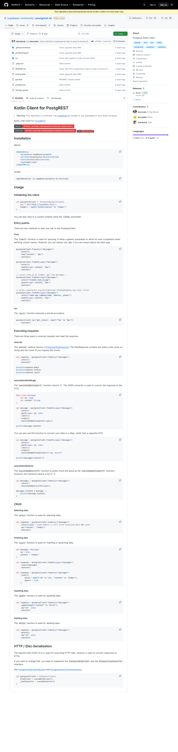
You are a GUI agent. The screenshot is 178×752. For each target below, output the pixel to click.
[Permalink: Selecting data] (12, 510)
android (137, 43)
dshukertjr (21, 41)
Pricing (91, 4)
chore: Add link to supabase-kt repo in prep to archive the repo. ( (67, 41)
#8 (79, 47)
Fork (152, 18)
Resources (44, 4)
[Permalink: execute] (12, 342)
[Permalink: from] (12, 234)
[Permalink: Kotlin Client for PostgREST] (12, 108)
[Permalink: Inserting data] (12, 538)
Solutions (30, 4)
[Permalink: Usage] (12, 187)
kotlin (159, 43)
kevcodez (34, 41)
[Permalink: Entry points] (12, 223)
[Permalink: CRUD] (12, 504)
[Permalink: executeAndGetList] (12, 466)
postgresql (138, 47)
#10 (92, 58)
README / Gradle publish (69, 79)
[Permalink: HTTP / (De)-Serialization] (12, 646)
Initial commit (64, 63)
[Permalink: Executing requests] (12, 331)
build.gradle (20, 74)
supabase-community (20, 18)
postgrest (150, 47)
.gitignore (19, 63)
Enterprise (78, 4)
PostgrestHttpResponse (57, 347)
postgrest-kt (44, 18)
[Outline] (124, 98)
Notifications (137, 18)
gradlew (18, 79)
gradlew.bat (20, 85)
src (16, 58)
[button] (120, 151)
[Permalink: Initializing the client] (12, 195)
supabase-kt (63, 115)
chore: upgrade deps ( (68, 47)
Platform (15, 4)
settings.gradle (21, 90)
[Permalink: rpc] (12, 308)
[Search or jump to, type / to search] (144, 5)
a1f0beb (98, 41)
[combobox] (95, 34)
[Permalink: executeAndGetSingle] (12, 380)
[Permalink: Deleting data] (12, 618)
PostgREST (40, 121)
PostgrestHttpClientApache (31, 669)
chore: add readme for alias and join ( (75, 58)
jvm (152, 43)
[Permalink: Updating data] (12, 591)
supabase (161, 47)
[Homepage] (6, 5)
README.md (20, 69)
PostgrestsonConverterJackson (66, 669)
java (145, 43)
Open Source (61, 4)
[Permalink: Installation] (12, 138)
